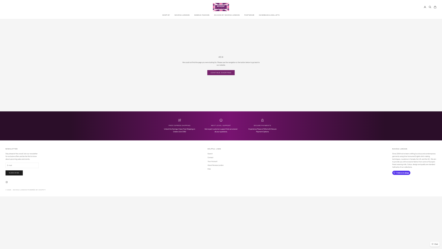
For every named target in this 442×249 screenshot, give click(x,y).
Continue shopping (221, 73)
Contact (210, 157)
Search (210, 154)
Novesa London (182, 15)
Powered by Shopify (37, 190)
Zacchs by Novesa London (227, 15)
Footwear (249, 15)
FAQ (209, 169)
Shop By (166, 15)
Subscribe (14, 173)
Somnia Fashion (201, 15)
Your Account (212, 161)
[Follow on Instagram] (7, 182)
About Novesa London (216, 165)
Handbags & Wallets (269, 15)
